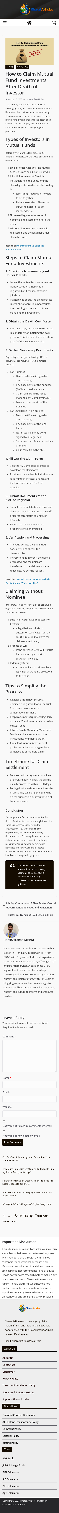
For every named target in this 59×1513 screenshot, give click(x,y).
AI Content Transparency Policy (20, 1422)
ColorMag (7, 1504)
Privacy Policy (10, 1378)
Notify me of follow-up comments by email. (27, 1126)
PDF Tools (8, 1458)
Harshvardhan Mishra (35, 99)
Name (6, 1077)
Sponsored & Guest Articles (18, 1392)
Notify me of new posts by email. (21, 1135)
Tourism (41, 1215)
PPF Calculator (10, 1486)
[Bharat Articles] (29, 22)
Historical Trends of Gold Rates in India (30, 915)
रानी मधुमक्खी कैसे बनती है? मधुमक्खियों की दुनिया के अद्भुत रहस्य (26, 1204)
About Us (7, 1358)
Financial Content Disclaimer (18, 1415)
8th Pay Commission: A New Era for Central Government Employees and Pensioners (31, 905)
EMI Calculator (10, 1472)
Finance (10, 67)
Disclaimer (8, 1371)
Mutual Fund (22, 67)
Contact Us (8, 1365)
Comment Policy (11, 1429)
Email (6, 1092)
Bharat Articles (27, 1500)
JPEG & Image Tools (13, 1465)
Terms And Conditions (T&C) (18, 1385)
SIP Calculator (10, 1479)
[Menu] (4, 22)
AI (3, 1216)
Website (7, 1107)
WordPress (22, 1504)
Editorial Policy (10, 1436)
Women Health (9, 1221)
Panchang (23, 1215)
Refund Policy (10, 1442)
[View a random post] (54, 22)
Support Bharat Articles (15, 1399)
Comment (9, 1036)
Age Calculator (10, 1493)
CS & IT (9, 1216)
